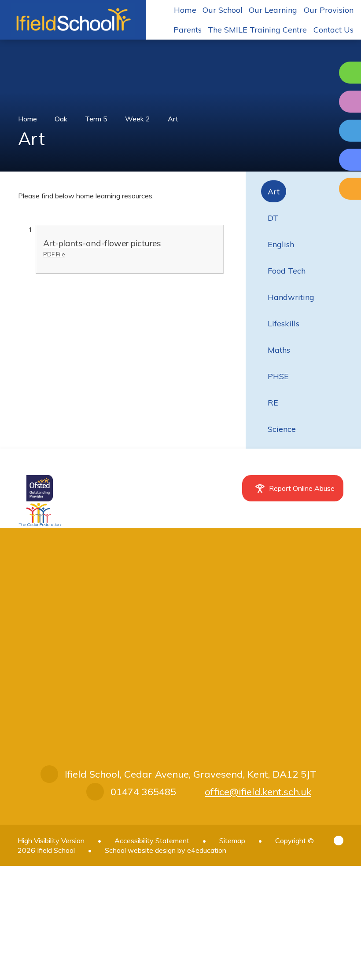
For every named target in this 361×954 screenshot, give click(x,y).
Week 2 (137, 118)
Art (173, 118)
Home (27, 118)
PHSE (278, 376)
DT (273, 218)
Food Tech (287, 271)
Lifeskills (283, 323)
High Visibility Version (51, 840)
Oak (61, 118)
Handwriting (291, 297)
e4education (206, 850)
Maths (279, 350)
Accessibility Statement (151, 840)
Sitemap (232, 840)
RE (273, 403)
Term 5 (96, 118)
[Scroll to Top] (338, 840)
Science (282, 429)
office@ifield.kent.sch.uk (258, 792)
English (281, 244)
